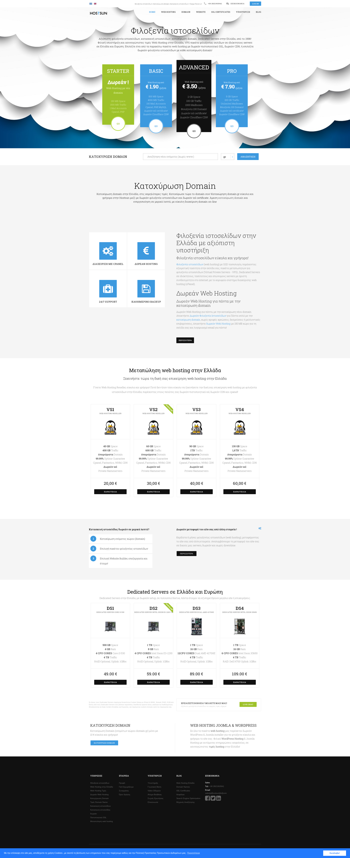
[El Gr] (91, 3)
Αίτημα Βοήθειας (155, 794)
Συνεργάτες (124, 791)
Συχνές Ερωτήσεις (155, 798)
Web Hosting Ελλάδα (185, 783)
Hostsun (98, 13)
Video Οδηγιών (154, 791)
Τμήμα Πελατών (196, 4)
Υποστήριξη (243, 12)
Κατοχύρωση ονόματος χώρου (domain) (122, 538)
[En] (95, 3)
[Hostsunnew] (207, 799)
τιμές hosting (216, 746)
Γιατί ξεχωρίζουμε (126, 787)
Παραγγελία (110, 491)
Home (152, 12)
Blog (258, 12)
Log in (255, 3)
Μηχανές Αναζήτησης (185, 802)
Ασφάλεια (180, 794)
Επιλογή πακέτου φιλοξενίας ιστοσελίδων (124, 548)
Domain (185, 12)
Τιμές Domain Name (99, 802)
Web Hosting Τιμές (98, 791)
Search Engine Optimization (188, 798)
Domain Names (183, 787)
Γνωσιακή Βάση (154, 787)
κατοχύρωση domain (231, 197)
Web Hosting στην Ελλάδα (101, 787)
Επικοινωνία (237, 3)
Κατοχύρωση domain (161, 4)
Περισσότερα (185, 340)
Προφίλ (122, 783)
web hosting (218, 730)
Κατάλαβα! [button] (335, 853)
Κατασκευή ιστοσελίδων (179, 4)
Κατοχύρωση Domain (108, 156)
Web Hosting (168, 12)
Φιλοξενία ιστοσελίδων (143, 4)
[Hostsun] (213, 799)
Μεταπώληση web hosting (101, 821)
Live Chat (248, 704)
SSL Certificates (220, 12)
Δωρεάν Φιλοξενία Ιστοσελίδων (208, 315)
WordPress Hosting (232, 738)
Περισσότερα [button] (193, 853)
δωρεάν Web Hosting (218, 323)
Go (118, 123)
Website (200, 12)
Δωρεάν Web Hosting (99, 794)
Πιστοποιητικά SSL (98, 817)
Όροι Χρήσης (124, 794)
